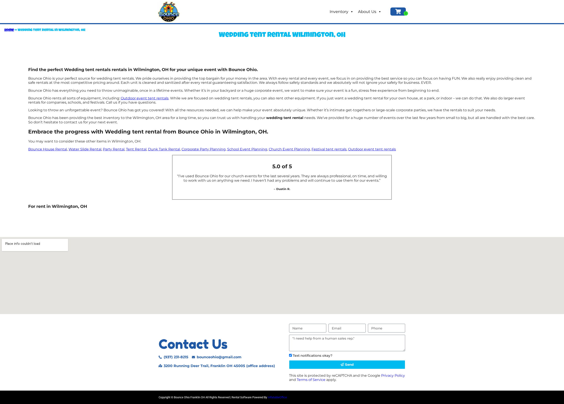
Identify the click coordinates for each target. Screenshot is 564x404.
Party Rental (113, 149)
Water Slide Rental (85, 149)
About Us (367, 11)
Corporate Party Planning (204, 149)
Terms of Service (311, 380)
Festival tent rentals (329, 149)
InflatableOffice (277, 397)
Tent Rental (136, 149)
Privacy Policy (393, 375)
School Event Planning (247, 149)
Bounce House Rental (47, 149)
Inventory (339, 11)
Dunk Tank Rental (164, 149)
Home (9, 30)
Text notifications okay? (312, 355)
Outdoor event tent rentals (145, 98)
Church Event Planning (289, 149)
